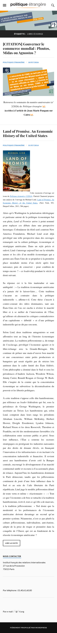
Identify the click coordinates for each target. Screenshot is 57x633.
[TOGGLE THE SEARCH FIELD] (52, 5)
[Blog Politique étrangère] (28, 5)
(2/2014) (21, 196)
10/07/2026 (33, 62)
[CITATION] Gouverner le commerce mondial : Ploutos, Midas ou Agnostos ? (26, 48)
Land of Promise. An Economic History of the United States (28, 133)
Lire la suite (11, 543)
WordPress (41, 628)
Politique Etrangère (14, 62)
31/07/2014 (33, 145)
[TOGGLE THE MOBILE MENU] (4, 5)
